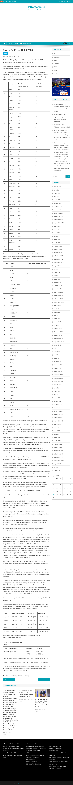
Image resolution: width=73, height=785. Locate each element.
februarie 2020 (58, 444)
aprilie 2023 (57, 318)
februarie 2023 (58, 325)
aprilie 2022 (57, 358)
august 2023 (57, 305)
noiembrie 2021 (58, 375)
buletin (20, 675)
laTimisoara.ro (30, 750)
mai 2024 (56, 275)
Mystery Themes (19, 783)
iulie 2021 (56, 388)
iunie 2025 (57, 233)
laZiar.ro (5, 748)
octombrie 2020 (58, 417)
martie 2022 (57, 361)
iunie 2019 (57, 470)
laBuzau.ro (37, 750)
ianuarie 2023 (58, 328)
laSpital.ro (18, 744)
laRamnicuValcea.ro (31, 761)
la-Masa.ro (12, 746)
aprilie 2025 (57, 239)
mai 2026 (56, 196)
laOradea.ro (29, 757)
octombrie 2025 (58, 219)
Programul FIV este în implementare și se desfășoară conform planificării (60, 118)
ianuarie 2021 (58, 408)
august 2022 (57, 345)
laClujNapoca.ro (30, 746)
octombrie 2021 (58, 378)
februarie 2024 (58, 285)
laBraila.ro (59, 757)
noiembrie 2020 (58, 414)
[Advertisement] (36, 28)
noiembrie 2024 (58, 256)
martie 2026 (57, 203)
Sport (55, 73)
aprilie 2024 (57, 279)
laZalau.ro (58, 768)
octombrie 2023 (58, 299)
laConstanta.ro (39, 746)
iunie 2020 (57, 431)
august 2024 (57, 266)
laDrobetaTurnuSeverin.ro (33, 764)
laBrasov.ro (52, 744)
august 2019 (57, 464)
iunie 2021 (57, 391)
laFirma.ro (11, 748)
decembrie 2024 (58, 252)
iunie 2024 (57, 272)
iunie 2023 (57, 312)
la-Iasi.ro (58, 744)
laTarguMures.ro (61, 766)
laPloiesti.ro (43, 748)
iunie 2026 (57, 193)
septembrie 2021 (59, 381)
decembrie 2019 (58, 450)
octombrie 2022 (58, 338)
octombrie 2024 (58, 259)
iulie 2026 (56, 190)
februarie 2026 (58, 206)
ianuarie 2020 (58, 447)
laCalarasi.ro (29, 753)
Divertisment (57, 54)
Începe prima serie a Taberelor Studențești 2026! (62, 126)
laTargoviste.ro (53, 764)
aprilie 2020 (57, 437)
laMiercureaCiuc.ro (38, 755)
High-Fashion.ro (17, 755)
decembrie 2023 (58, 292)
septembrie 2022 (59, 342)
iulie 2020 (56, 427)
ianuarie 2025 (58, 249)
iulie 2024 (56, 269)
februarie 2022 (58, 365)
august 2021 (57, 384)
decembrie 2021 (58, 371)
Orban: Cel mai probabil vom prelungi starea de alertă (45, 680)
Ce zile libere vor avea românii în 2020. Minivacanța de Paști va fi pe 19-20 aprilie (26, 693)
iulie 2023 (56, 308)
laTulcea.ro (52, 768)
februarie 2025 (58, 246)
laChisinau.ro (18, 753)
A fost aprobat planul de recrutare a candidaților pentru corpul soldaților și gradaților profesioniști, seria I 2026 (62, 135)
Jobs (55, 60)
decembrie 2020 (58, 411)
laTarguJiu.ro (53, 766)
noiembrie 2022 (58, 335)
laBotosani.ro (52, 757)
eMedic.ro (5, 744)
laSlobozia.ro (64, 761)
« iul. (53, 502)
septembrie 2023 (59, 302)
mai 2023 (56, 315)
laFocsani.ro (42, 753)
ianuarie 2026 (58, 210)
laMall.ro (18, 746)
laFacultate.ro (18, 748)
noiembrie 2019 (58, 454)
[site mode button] (65, 43)
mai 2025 (56, 236)
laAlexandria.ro (53, 750)
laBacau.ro (58, 753)
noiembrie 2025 (58, 216)
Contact (10, 43)
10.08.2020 (12, 675)
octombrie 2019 (58, 457)
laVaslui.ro (52, 748)
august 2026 (57, 186)
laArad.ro (51, 753)
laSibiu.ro (51, 761)
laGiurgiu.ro (29, 755)
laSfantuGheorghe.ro (55, 746)
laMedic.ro (12, 744)
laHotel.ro (5, 746)
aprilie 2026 (57, 200)
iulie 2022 (56, 348)
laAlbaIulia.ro (58, 748)
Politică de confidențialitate (23, 43)
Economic (56, 57)
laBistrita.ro (52, 755)
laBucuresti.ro (38, 744)
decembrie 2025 (58, 213)
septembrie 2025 (59, 223)
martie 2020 (57, 441)
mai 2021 (56, 394)
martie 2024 (57, 282)
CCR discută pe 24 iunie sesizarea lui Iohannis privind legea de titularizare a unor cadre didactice (42, 703)
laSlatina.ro (57, 761)
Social (5, 53)
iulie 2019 (56, 467)
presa (26, 675)
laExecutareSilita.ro (8, 753)
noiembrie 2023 (58, 295)
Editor (17, 56)
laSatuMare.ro (53, 759)
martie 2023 (57, 322)
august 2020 (57, 424)
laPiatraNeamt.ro (8, 755)
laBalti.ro (5, 757)
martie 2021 (57, 401)
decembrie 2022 (58, 332)
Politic (55, 67)
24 (53, 494)
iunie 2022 (57, 351)
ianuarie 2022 (58, 368)
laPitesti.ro (36, 757)
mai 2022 (56, 355)
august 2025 (57, 226)
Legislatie (56, 63)
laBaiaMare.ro (65, 753)
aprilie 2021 (57, 398)
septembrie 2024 (59, 262)
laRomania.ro (36, 7)
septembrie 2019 (59, 460)
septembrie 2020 (59, 421)
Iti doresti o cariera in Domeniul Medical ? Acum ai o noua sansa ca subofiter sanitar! (62, 108)
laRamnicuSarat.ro (31, 759)
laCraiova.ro (29, 748)
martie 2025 (57, 243)
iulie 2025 (56, 229)
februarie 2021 (58, 404)
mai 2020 (56, 434)
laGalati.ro (36, 748)
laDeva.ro (36, 753)
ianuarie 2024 (58, 289)
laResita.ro (66, 757)
